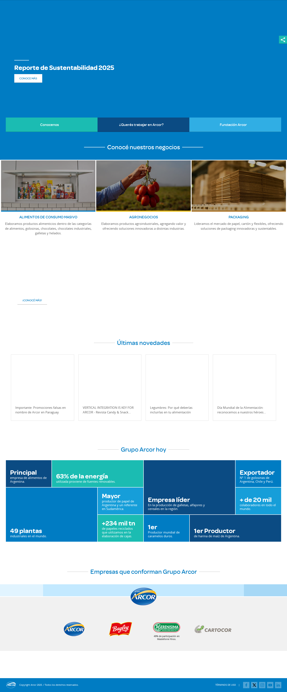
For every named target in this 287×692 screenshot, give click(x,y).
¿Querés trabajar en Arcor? (130, 124)
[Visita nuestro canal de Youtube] (270, 685)
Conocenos (32, 124)
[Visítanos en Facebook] (246, 685)
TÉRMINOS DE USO (225, 684)
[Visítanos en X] (254, 685)
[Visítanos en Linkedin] (278, 685)
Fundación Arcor (218, 124)
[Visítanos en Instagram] (262, 685)
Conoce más (28, 78)
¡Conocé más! (32, 300)
